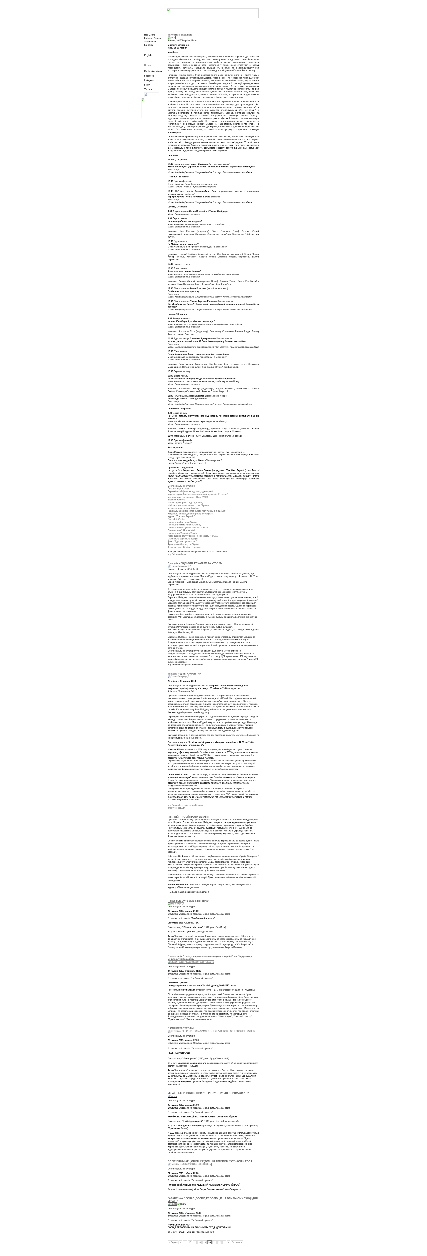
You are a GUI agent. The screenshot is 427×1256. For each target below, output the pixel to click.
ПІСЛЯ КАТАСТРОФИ (181, 1028)
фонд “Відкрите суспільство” (182, 541)
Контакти (148, 45)
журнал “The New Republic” (181, 516)
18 (199, 1242)
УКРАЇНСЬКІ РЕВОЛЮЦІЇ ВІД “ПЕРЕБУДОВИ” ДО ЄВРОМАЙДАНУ (208, 1093)
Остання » (237, 1242)
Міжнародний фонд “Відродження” (185, 502)
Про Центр (149, 35)
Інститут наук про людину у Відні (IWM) (188, 497)
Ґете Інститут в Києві (178, 488)
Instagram (149, 80)
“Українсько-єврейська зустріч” (183, 538)
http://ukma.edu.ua (177, 554)
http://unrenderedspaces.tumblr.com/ (185, 805)
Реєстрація (173, 169)
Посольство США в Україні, (181, 530)
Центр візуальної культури (181, 486)
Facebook (149, 76)
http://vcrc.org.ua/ (176, 808)
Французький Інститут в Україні (183, 544)
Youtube (148, 89)
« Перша (173, 1242)
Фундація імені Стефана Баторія (184, 547)
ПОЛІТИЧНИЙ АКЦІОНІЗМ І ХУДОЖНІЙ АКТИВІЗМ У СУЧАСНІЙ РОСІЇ (210, 1161)
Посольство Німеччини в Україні (184, 524)
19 (204, 1242)
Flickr (147, 85)
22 (219, 1242)
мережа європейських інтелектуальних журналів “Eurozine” (198, 494)
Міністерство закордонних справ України (188, 505)
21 (214, 1242)
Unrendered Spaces (246, 735)
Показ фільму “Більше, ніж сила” (188, 900)
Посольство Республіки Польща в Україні (188, 527)
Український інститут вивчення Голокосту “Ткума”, (193, 536)
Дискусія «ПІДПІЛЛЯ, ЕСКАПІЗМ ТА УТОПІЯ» (195, 563)
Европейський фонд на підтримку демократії (190, 491)
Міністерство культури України (183, 508)
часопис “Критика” (177, 499)
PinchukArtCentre (176, 519)
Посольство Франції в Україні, (183, 533)
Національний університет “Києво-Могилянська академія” (197, 511)
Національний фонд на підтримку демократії (190, 513)
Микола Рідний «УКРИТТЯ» (184, 673)
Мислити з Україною (180, 34)
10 (190, 1242)
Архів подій (150, 42)
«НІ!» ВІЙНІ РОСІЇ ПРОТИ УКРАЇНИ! (189, 817)
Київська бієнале (152, 38)
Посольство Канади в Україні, (183, 522)
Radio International (153, 71)
